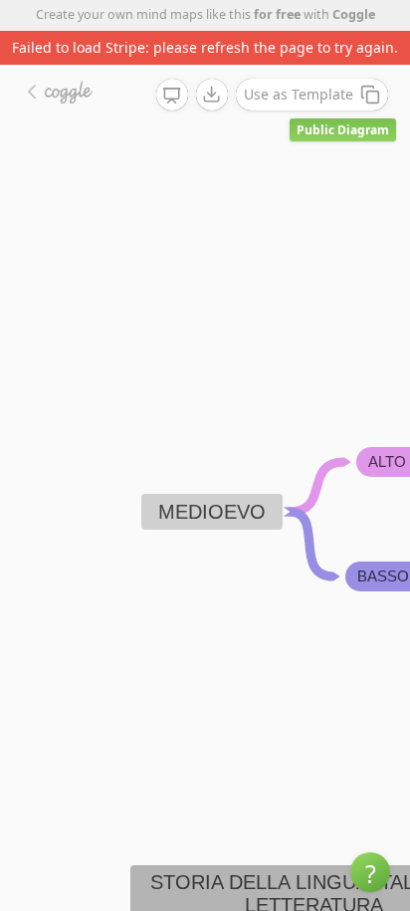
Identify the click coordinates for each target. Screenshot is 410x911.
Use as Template (298, 94)
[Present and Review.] (172, 96)
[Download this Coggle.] (212, 95)
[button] (370, 872)
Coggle (353, 14)
